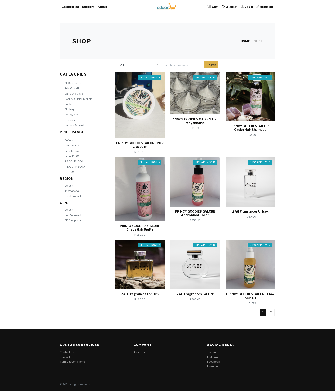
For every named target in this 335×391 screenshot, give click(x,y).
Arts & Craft (72, 88)
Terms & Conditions (72, 361)
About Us (139, 352)
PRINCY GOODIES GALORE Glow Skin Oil (250, 296)
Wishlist (231, 7)
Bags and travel (74, 93)
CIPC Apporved (74, 220)
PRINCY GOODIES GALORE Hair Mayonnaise (195, 121)
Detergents (71, 114)
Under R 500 (72, 156)
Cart (215, 7)
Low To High (72, 145)
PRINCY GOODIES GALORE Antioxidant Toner (195, 213)
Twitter (211, 352)
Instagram (213, 356)
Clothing (69, 109)
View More (146, 131)
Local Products (73, 196)
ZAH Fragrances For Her (195, 294)
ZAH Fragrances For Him (140, 294)
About (102, 7)
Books (68, 104)
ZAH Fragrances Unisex (250, 211)
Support (88, 7)
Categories (70, 7)
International (72, 190)
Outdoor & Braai (74, 125)
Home (245, 41)
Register (266, 7)
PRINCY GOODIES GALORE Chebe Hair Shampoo (250, 128)
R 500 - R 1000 (74, 161)
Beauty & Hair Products (78, 98)
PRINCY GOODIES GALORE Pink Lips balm (140, 145)
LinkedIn (212, 366)
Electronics (71, 120)
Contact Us (67, 352)
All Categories (73, 83)
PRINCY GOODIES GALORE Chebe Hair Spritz (140, 227)
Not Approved (73, 215)
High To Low (72, 151)
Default (69, 140)
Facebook (213, 361)
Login (248, 7)
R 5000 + (70, 172)
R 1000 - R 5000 (75, 166)
